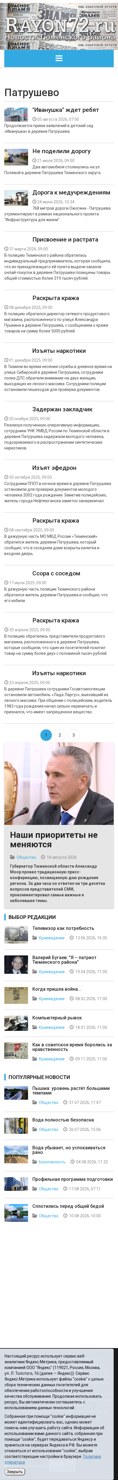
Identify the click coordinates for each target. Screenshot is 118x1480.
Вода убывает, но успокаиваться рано (68, 1150)
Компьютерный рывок (57, 1018)
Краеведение (52, 938)
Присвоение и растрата (65, 239)
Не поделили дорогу (61, 151)
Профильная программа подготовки (72, 1179)
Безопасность (52, 1162)
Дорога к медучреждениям (71, 192)
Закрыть (15, 1471)
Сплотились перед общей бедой (68, 1206)
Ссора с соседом (56, 573)
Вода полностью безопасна (63, 1120)
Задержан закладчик (62, 409)
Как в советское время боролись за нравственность (72, 1047)
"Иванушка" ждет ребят (65, 109)
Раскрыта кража (55, 298)
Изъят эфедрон (54, 467)
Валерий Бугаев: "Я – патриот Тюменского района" (64, 960)
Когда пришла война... (56, 989)
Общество (26, 857)
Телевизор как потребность (63, 928)
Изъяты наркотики (59, 350)
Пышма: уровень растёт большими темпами (71, 1091)
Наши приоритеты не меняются (54, 839)
